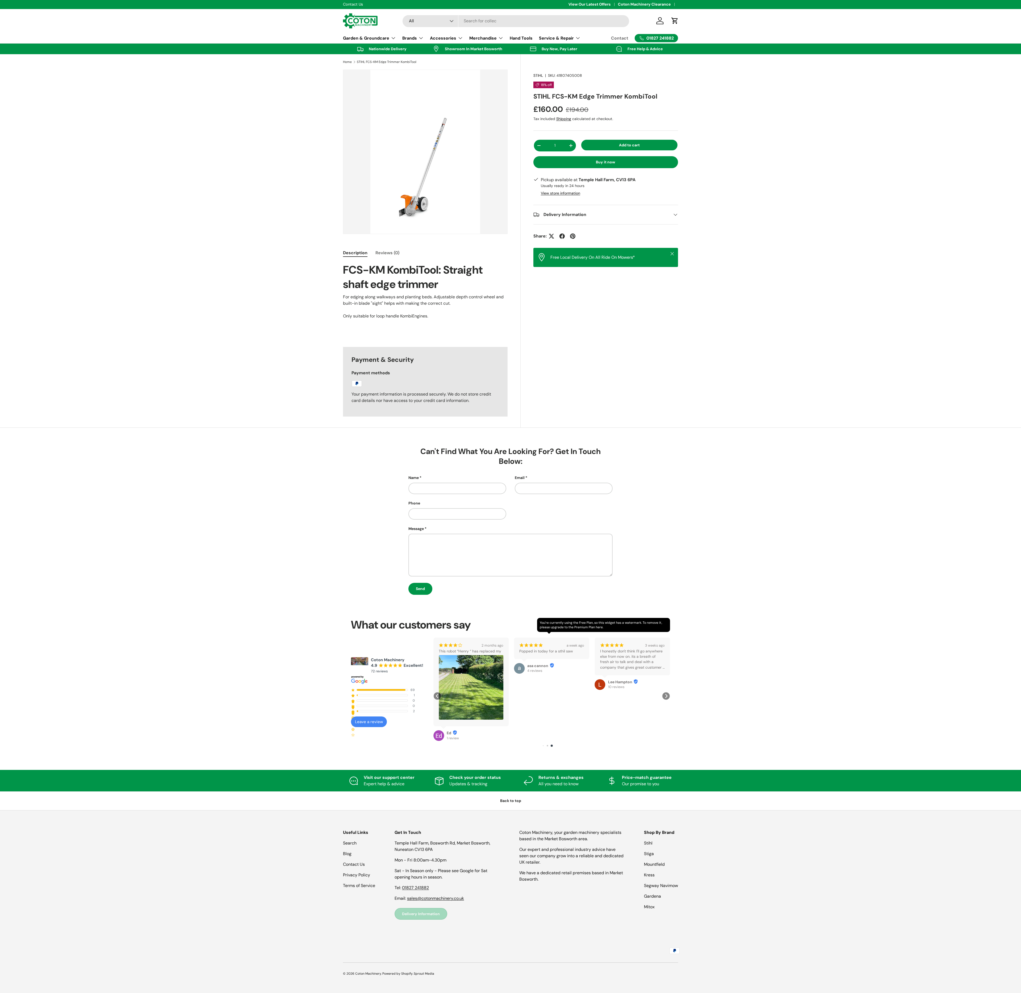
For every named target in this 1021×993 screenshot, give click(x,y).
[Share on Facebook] (562, 236)
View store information (560, 193)
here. (599, 627)
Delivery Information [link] (421, 913)
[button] (437, 696)
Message (416, 528)
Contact (619, 38)
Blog (347, 853)
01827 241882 (415, 887)
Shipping (563, 119)
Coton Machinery (368, 973)
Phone (414, 503)
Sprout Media (424, 973)
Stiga (649, 853)
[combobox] (516, 21)
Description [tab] (355, 253)
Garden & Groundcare (366, 38)
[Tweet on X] (551, 236)
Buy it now (605, 162)
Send (420, 588)
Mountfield (654, 864)
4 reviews (454, 670)
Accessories (443, 38)
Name (413, 477)
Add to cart (629, 145)
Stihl (648, 843)
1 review (614, 693)
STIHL (538, 75)
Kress (649, 875)
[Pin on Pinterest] (572, 236)
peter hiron (618, 688)
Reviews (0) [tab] (387, 253)
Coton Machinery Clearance (644, 4)
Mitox (649, 907)
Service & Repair (556, 38)
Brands (409, 38)
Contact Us (354, 864)
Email (520, 477)
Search (350, 843)
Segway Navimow (661, 885)
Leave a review (369, 721)
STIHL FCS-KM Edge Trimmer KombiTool (386, 61)
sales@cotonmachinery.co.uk (435, 898)
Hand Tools (521, 38)
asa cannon (457, 665)
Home (347, 61)
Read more (608, 673)
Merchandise (483, 38)
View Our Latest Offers (589, 4)
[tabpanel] (425, 298)
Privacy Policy (356, 875)
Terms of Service (359, 885)
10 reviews (535, 687)
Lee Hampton (539, 682)
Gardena (652, 896)
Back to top (510, 800)
